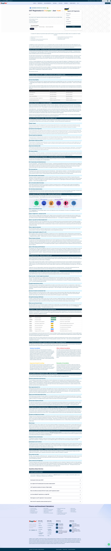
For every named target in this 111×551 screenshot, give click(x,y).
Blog (101, 0)
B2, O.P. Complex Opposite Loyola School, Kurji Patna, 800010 (76, 525)
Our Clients (40, 529)
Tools (94, 0)
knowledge (49, 533)
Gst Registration (50, 525)
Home (89, 0)
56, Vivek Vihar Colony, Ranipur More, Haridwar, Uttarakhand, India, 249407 (63, 532)
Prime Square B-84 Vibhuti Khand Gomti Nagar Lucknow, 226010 (76, 530)
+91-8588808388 (3, 0)
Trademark (66, 3)
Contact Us (98, 0)
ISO (77, 3)
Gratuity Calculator (60, 510)
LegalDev (36, 549)
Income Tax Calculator (33, 509)
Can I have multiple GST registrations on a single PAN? (39, 494)
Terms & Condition (59, 549)
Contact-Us (40, 527)
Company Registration (51, 523)
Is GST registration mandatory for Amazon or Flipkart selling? (41, 487)
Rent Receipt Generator (34, 511)
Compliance (55, 3)
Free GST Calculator (33, 508)
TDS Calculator (59, 511)
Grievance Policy (41, 535)
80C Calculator (46, 508)
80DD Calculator (46, 511)
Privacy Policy (65, 549)
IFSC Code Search (73, 511)
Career (40, 531)
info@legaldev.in (10, 0)
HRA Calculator (32, 510)
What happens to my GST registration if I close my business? (41, 497)
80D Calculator (73, 508)
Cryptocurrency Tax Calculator (48, 509)
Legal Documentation (47, 3)
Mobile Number (68, 13)
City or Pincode (68, 21)
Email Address (68, 17)
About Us (91, 0)
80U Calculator (73, 510)
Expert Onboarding (104, 0)
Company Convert (72, 3)
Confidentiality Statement (41, 533)
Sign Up (109, 0)
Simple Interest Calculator (48, 510)
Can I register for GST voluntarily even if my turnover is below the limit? (42, 483)
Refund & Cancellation (71, 549)
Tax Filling (60, 3)
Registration (40, 3)
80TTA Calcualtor (73, 509)
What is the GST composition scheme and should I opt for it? (40, 501)
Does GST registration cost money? (36, 472)
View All (32, 28)
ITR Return (49, 527)
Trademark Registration (50, 530)
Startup (34, 3)
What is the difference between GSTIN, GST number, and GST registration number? (44, 490)
